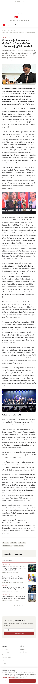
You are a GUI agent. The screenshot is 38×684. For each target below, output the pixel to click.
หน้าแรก (4, 30)
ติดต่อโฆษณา (23, 652)
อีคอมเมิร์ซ (5, 542)
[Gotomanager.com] (19, 17)
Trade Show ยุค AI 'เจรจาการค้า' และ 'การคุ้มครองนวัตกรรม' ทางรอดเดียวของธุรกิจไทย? (13, 578)
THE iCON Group (7, 545)
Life (3, 660)
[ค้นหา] (12, 25)
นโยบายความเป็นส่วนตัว (8, 677)
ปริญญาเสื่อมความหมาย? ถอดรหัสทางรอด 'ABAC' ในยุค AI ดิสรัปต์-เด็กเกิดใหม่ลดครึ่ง (13, 597)
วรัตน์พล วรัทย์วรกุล (18, 545)
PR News (4, 663)
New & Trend (5, 652)
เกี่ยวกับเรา (22, 649)
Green (3, 655)
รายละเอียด (4, 681)
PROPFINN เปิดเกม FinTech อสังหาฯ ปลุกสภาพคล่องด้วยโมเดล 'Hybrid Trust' (13, 588)
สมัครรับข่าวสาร (19, 634)
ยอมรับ (22, 681)
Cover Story (10, 30)
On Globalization (6, 657)
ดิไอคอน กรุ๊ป (22, 542)
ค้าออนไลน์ (13, 542)
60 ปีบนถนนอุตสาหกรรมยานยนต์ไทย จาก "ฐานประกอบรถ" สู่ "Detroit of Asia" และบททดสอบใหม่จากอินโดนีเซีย (14, 568)
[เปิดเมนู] (20, 25)
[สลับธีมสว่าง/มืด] (16, 24)
